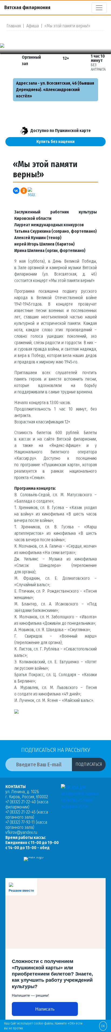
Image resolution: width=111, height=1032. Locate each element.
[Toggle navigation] (99, 7)
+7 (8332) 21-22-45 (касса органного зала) (26, 814)
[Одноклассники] (23, 190)
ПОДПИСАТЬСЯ (88, 764)
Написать (44, 1009)
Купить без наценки (55, 141)
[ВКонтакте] (16, 190)
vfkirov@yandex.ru (21, 832)
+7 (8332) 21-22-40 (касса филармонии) (26, 804)
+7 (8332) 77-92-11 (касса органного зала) (26, 825)
